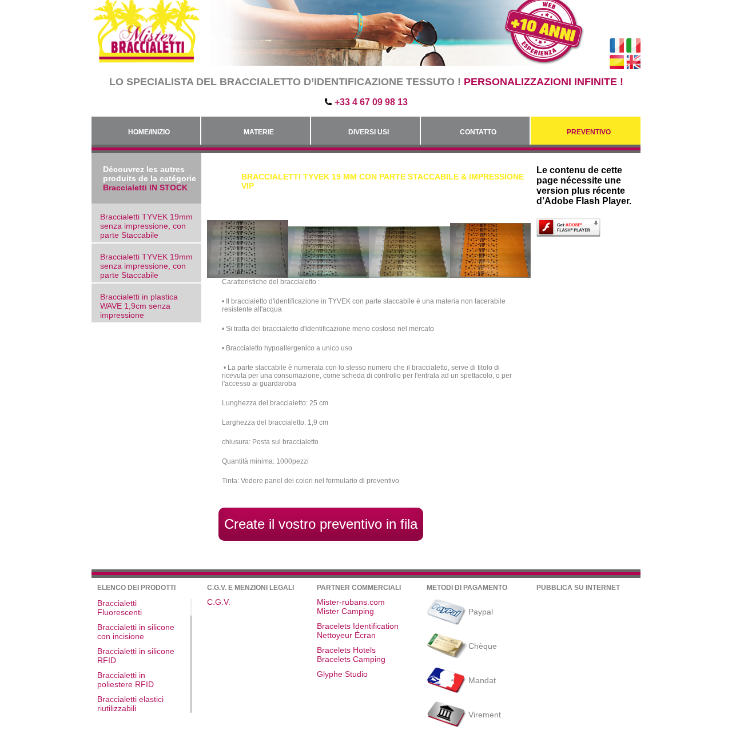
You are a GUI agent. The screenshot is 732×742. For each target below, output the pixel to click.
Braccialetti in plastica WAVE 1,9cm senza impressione (139, 306)
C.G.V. (218, 602)
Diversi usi (368, 132)
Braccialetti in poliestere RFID (125, 680)
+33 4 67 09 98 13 (371, 102)
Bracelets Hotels (346, 650)
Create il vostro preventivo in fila (320, 524)
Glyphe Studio (342, 674)
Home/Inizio (149, 132)
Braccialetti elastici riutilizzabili (130, 704)
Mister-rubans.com (351, 602)
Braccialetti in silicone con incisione (135, 632)
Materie (259, 132)
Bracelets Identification (358, 626)
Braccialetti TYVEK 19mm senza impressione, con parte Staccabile (146, 226)
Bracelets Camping (351, 659)
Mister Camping (345, 611)
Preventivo (589, 132)
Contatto (478, 132)
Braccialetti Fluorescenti (119, 608)
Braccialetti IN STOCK (145, 187)
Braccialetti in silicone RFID (135, 656)
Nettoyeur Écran (346, 635)
